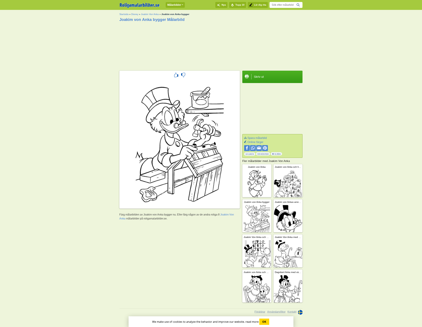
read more (252, 322)
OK (264, 322)
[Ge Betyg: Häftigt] (176, 75)
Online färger (255, 142)
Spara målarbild (257, 138)
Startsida (124, 14)
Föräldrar (260, 311)
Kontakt (291, 311)
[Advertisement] (210, 45)
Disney (134, 14)
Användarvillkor (276, 311)
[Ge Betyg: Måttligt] (183, 75)
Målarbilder (174, 4)
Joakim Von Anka (150, 14)
